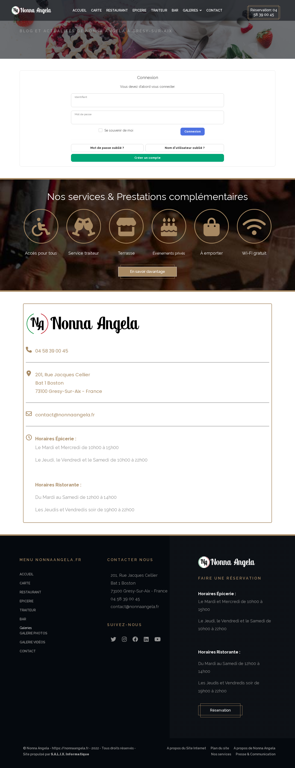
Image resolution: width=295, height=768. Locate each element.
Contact (214, 10)
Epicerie (139, 10)
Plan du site (220, 748)
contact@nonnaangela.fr (65, 415)
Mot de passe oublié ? (107, 148)
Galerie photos (33, 633)
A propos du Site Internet (186, 748)
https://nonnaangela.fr (70, 748)
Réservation (220, 710)
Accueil (79, 10)
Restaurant (117, 10)
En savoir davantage (147, 271)
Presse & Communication (255, 754)
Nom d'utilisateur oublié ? (185, 148)
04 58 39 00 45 (51, 351)
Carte (96, 10)
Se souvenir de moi (118, 130)
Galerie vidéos (32, 642)
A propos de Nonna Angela (254, 748)
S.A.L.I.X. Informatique (70, 754)
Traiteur (159, 10)
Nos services (221, 754)
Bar (175, 10)
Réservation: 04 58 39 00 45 (263, 12)
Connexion (192, 131)
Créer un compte (147, 157)
